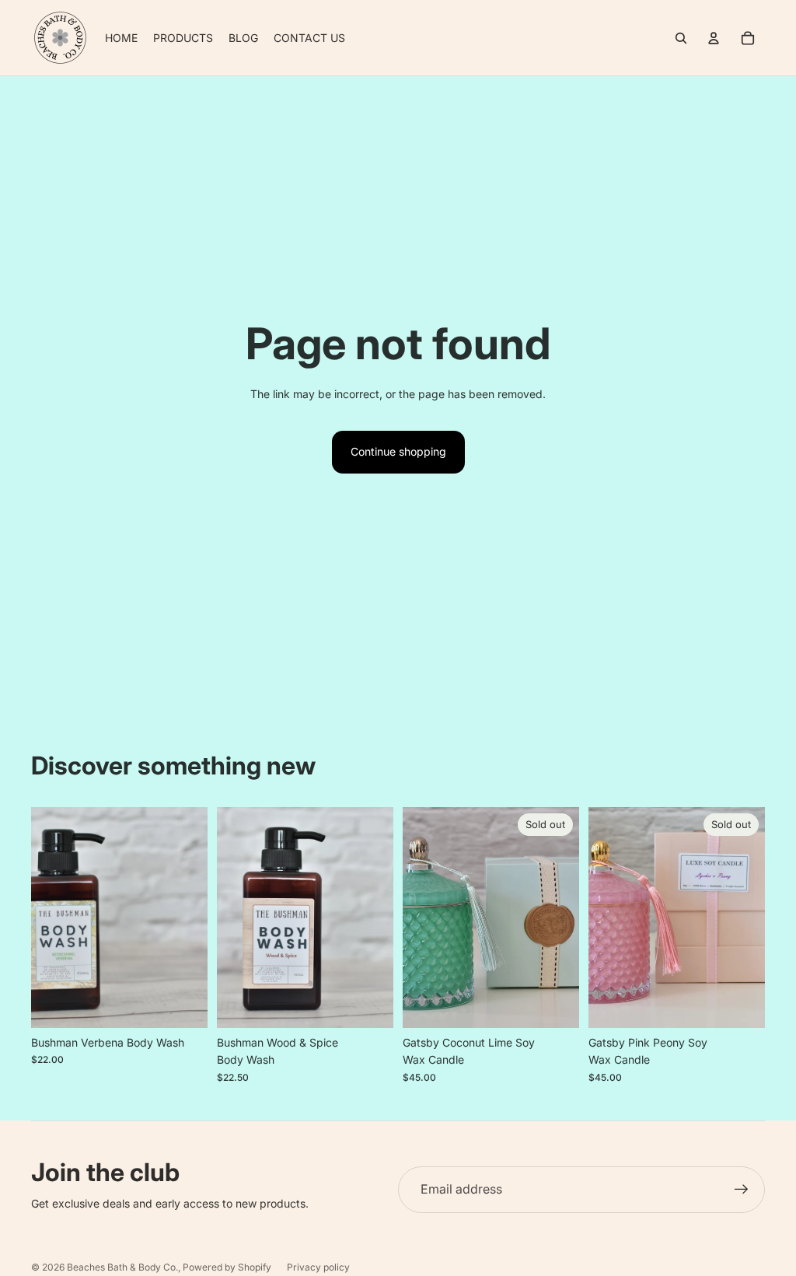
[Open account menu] (713, 38)
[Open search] (681, 38)
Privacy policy (318, 1267)
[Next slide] (195, 917)
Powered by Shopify (227, 1267)
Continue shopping (398, 451)
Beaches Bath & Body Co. (122, 1267)
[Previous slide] (43, 917)
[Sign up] (741, 1189)
